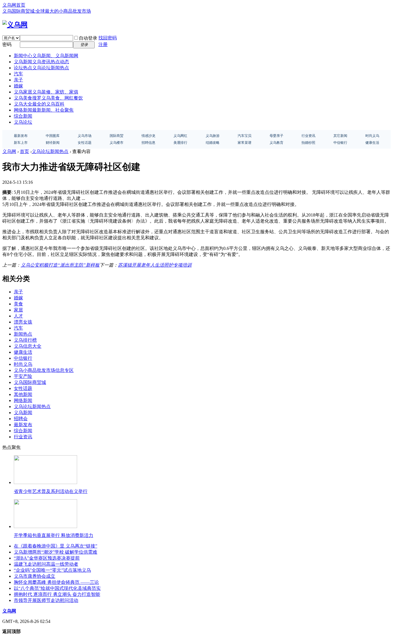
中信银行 (23, 358)
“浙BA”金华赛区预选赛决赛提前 (47, 558)
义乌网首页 (13, 5)
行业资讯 (23, 436)
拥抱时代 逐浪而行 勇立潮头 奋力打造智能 (57, 594)
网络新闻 (44, 110)
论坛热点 (41, 67)
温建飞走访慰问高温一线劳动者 (46, 564)
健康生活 (23, 352)
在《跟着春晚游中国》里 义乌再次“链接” (55, 546)
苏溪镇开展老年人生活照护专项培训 (155, 265)
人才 (18, 315)
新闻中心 (46, 55)
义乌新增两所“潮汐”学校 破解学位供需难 (55, 552)
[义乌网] (15, 24)
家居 (18, 309)
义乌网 (9, 151)
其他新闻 (23, 394)
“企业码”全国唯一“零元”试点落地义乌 (52, 570)
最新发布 (23, 424)
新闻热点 (23, 334)
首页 (24, 151)
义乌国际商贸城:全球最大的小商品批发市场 (46, 11)
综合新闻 (23, 116)
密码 (7, 44)
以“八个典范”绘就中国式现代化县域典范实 (57, 588)
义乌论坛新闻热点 (50, 151)
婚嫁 (18, 85)
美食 (18, 303)
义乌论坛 (23, 122)
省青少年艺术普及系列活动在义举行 (50, 491)
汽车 (18, 73)
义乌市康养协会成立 (34, 576)
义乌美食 (48, 97)
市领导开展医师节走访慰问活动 (46, 600)
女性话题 (23, 388)
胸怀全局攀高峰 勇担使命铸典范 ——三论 (56, 582)
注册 (103, 44)
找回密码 (107, 37)
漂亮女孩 (23, 322)
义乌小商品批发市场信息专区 (44, 370)
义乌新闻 (41, 61)
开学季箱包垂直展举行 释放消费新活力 (53, 535)
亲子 (18, 79)
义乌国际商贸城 (30, 382)
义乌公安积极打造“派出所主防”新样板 (60, 265)
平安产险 (23, 376)
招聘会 (21, 418)
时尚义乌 (23, 364)
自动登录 (88, 38)
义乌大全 (39, 104)
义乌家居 (46, 91)
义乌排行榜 (25, 340)
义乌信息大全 (27, 346)
